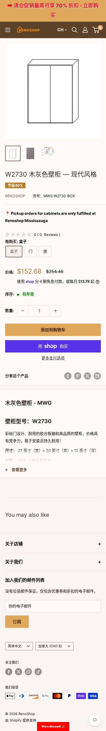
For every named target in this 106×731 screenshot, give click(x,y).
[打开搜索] (74, 30)
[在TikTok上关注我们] (38, 671)
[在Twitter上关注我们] (18, 671)
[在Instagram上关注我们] (28, 671)
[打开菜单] (7, 30)
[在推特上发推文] (87, 376)
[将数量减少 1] (22, 310)
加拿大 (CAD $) (50, 646)
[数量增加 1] (55, 310)
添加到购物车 (53, 329)
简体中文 (14, 646)
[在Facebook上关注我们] (8, 671)
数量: (9, 310)
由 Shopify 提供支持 (20, 720)
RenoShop (15, 196)
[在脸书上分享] (68, 376)
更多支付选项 (53, 358)
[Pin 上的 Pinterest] (77, 376)
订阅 (17, 621)
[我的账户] (85, 30)
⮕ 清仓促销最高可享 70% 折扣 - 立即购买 (53, 10)
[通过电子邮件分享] (97, 376)
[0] (96, 30)
